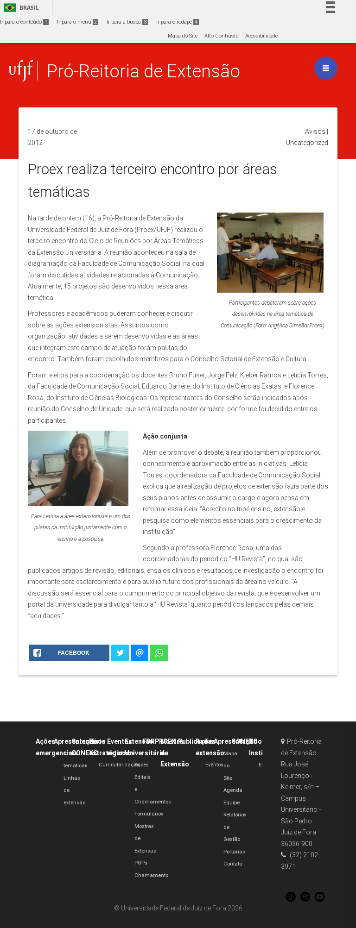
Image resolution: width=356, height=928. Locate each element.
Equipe (231, 803)
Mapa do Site (182, 36)
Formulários (149, 814)
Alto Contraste (221, 36)
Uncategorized (307, 142)
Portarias (234, 852)
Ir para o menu (77, 22)
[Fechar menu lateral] (325, 68)
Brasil (19, 8)
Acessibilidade (261, 36)
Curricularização (119, 765)
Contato (232, 864)
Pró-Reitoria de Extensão (143, 71)
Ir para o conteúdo (23, 22)
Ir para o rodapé (176, 22)
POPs (140, 863)
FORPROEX (159, 741)
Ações (141, 765)
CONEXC (244, 741)
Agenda (232, 790)
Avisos (315, 131)
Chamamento (151, 875)
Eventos (214, 765)
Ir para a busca (126, 22)
